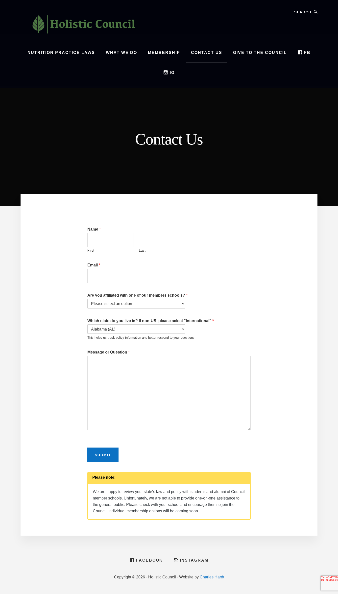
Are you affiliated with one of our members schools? (137, 295)
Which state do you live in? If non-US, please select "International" (150, 321)
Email (93, 265)
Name (94, 229)
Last (142, 250)
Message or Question (108, 352)
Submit (103, 455)
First (90, 250)
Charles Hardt (212, 577)
